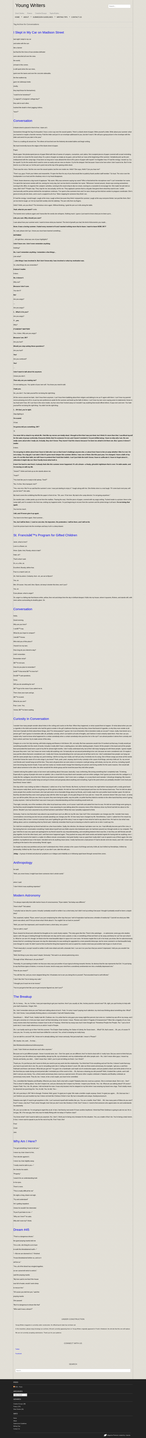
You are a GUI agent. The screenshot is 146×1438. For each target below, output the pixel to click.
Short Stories (19, 13)
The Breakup (22, 996)
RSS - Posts (18, 1387)
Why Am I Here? (25, 1141)
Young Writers (30, 5)
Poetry (15, 1406)
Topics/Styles (54, 13)
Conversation (22, 120)
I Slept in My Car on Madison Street (38, 32)
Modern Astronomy (26, 895)
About (26, 17)
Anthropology (22, 862)
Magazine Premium (112, 1435)
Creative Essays (40, 13)
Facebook (18, 1353)
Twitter (17, 1349)
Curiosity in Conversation (31, 719)
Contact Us (76, 17)
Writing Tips (62, 17)
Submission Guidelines (43, 17)
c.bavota (127, 1435)
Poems (29, 13)
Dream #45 (21, 1229)
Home (17, 17)
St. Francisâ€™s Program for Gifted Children (45, 535)
